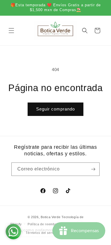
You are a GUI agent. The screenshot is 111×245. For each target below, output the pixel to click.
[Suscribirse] (93, 169)
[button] (11, 30)
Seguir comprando (55, 109)
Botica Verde (50, 217)
